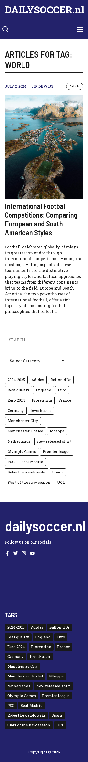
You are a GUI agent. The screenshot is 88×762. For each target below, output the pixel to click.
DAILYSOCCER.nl (44, 9)
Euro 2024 (16, 400)
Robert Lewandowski (27, 472)
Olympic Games (22, 451)
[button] (5, 29)
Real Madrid (32, 462)
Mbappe (57, 431)
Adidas (38, 379)
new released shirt (54, 441)
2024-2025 (16, 379)
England (43, 390)
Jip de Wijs (42, 86)
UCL (61, 482)
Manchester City (23, 421)
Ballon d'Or (61, 379)
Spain (57, 472)
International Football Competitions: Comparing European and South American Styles (41, 219)
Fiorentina (42, 400)
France (64, 400)
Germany (16, 410)
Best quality (18, 390)
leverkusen (41, 410)
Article (74, 86)
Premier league (56, 451)
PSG (11, 462)
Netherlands (19, 441)
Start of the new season (29, 482)
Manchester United (25, 431)
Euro (62, 390)
